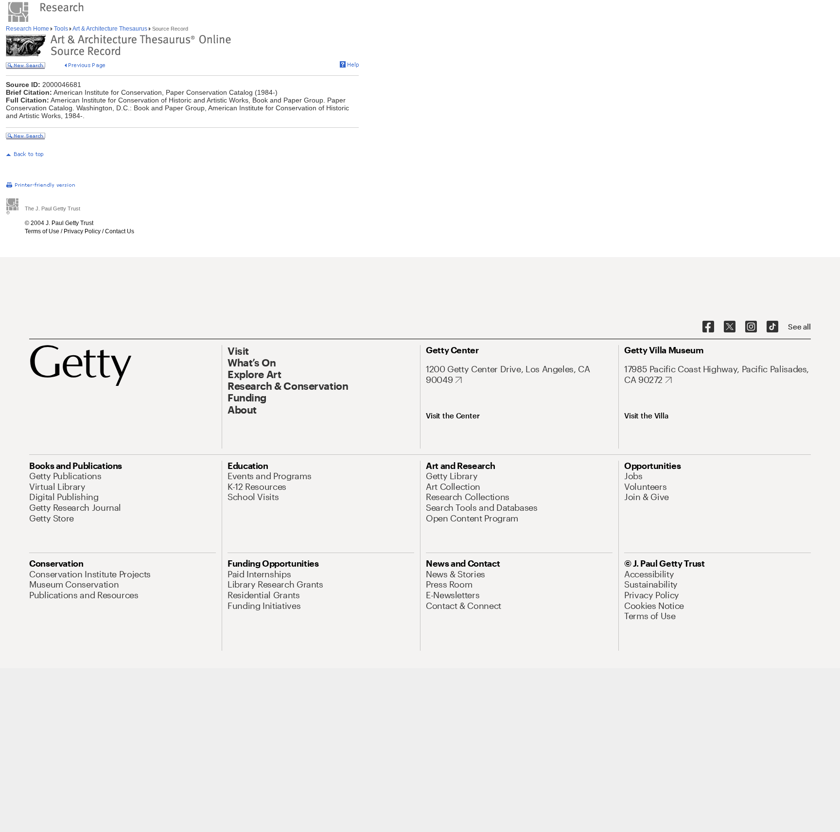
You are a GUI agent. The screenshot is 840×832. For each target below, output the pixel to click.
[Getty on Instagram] (751, 327)
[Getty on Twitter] (729, 327)
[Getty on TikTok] (772, 327)
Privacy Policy (82, 231)
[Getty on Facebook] (708, 327)
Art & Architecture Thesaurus (110, 28)
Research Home (28, 28)
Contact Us (119, 231)
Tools (61, 28)
